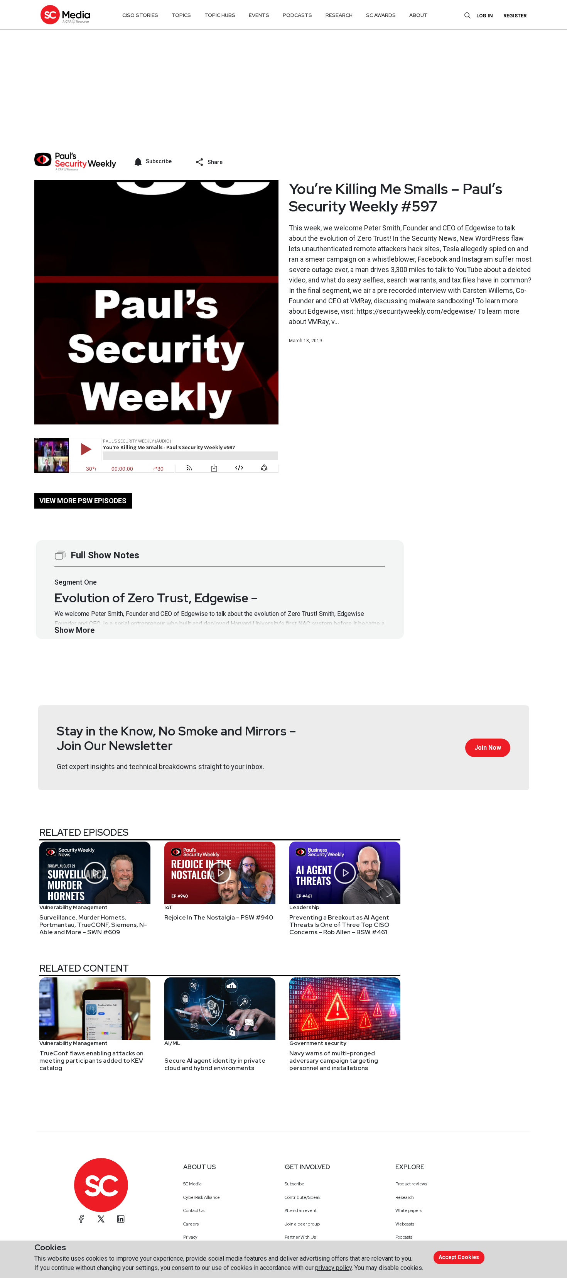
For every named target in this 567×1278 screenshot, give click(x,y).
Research (404, 1197)
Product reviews (411, 1184)
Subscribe (294, 1184)
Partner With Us (300, 1237)
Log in (484, 16)
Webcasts (404, 1224)
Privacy (190, 1237)
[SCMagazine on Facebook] (81, 1219)
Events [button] (259, 15)
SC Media (192, 1184)
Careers (191, 1224)
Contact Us (193, 1210)
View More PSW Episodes (83, 501)
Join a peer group (302, 1224)
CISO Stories (140, 15)
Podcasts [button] (297, 15)
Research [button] (339, 15)
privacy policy (333, 1267)
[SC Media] (65, 14)
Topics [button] (181, 15)
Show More (74, 630)
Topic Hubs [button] (219, 15)
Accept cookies (459, 1257)
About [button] (418, 15)
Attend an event (301, 1210)
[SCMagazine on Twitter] (101, 1219)
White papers (408, 1210)
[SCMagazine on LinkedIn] (120, 1219)
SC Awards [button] (381, 15)
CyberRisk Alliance (201, 1197)
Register (514, 16)
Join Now (487, 747)
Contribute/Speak (303, 1197)
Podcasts (403, 1237)
